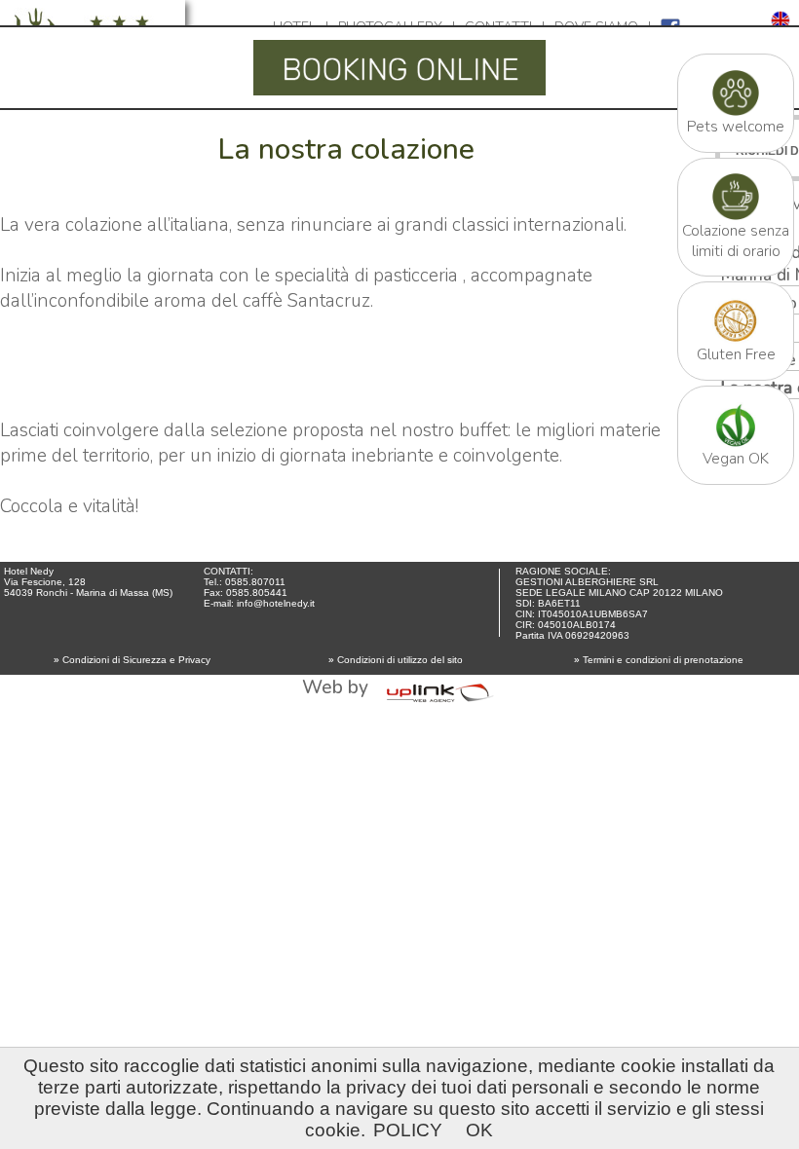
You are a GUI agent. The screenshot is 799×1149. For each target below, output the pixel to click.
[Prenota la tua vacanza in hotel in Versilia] (399, 94)
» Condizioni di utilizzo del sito (395, 659)
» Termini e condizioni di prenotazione (658, 659)
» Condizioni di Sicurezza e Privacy (132, 659)
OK (479, 1130)
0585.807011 (255, 581)
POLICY (407, 1130)
